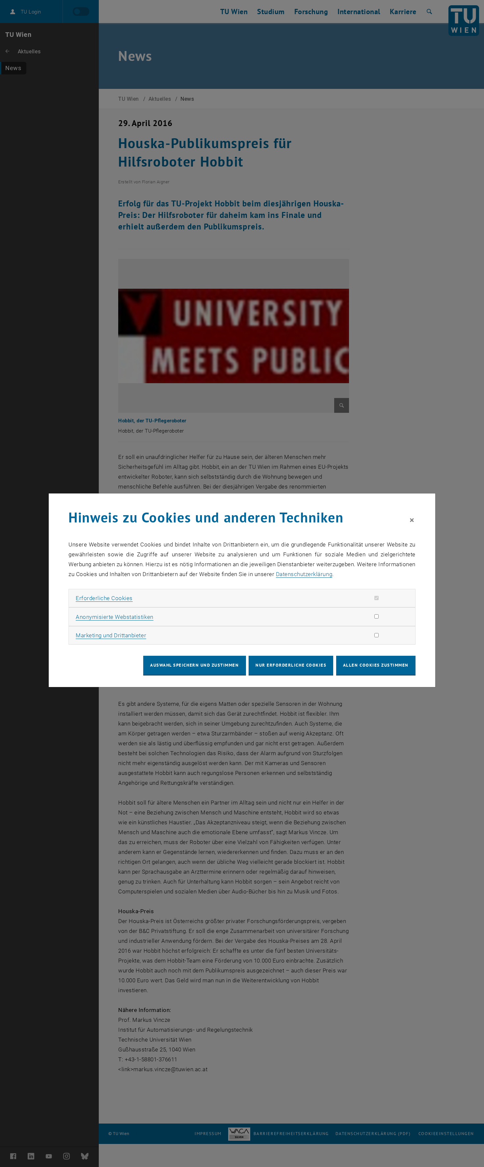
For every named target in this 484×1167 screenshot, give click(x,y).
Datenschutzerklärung (304, 574)
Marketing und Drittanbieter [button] (111, 635)
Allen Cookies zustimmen (376, 665)
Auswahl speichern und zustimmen (194, 665)
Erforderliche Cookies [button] (104, 598)
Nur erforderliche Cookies (290, 665)
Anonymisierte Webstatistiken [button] (114, 617)
